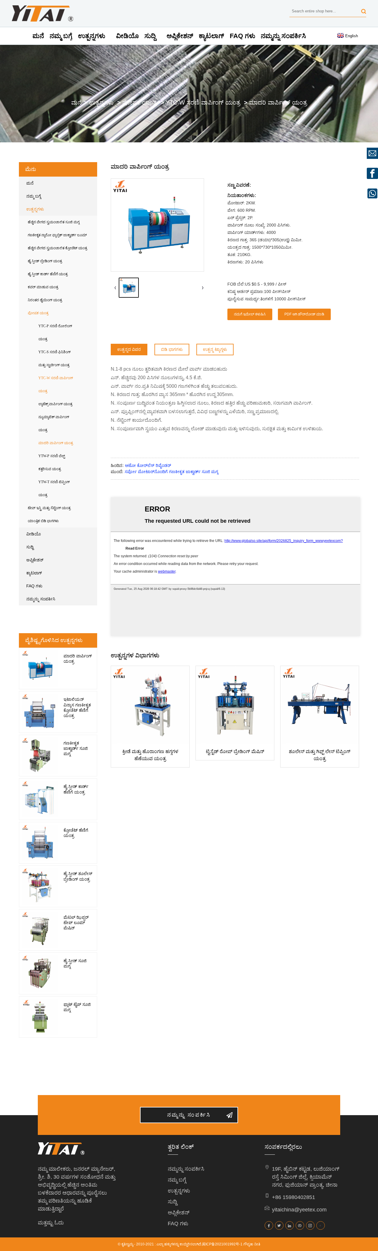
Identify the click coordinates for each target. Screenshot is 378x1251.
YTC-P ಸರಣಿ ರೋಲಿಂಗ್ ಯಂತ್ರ (55, 332)
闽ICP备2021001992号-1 (222, 1244)
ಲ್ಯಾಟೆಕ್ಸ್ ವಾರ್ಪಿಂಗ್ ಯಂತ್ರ (55, 404)
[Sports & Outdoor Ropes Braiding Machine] (150, 705)
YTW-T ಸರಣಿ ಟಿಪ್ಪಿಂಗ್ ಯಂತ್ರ (54, 488)
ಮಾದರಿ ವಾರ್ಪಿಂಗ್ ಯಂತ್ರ (278, 102)
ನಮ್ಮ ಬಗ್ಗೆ (61, 36)
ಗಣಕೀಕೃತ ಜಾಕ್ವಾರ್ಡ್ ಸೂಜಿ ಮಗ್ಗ (75, 748)
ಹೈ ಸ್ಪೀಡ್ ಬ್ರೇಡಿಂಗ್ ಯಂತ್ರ (45, 261)
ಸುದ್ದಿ (150, 36)
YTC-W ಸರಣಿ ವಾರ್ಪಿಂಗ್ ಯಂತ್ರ (203, 102)
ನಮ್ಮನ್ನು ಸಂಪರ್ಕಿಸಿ (283, 36)
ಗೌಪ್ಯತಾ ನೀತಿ (251, 1244)
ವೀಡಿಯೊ (127, 36)
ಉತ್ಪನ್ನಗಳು (91, 36)
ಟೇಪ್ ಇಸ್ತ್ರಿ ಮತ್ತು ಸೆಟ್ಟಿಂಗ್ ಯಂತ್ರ (49, 508)
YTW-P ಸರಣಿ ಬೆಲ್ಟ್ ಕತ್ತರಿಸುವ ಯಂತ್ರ (51, 462)
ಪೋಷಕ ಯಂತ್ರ (139, 102)
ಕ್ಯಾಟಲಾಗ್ (211, 36)
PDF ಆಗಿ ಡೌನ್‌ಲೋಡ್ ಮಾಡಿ (304, 314)
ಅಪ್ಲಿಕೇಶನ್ (180, 36)
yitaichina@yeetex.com (299, 1210)
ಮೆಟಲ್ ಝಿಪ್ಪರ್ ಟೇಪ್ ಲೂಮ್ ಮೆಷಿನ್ (76, 922)
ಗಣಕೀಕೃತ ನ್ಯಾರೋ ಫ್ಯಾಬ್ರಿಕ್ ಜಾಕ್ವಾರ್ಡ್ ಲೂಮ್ (57, 235)
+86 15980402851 (293, 1197)
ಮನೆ (38, 36)
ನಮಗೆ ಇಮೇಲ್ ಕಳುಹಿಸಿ (250, 314)
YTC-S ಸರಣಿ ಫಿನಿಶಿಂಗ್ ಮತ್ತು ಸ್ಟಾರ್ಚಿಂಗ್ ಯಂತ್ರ (54, 358)
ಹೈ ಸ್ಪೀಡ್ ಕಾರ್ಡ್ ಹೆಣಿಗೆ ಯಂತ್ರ (48, 274)
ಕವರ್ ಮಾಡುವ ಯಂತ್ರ (43, 287)
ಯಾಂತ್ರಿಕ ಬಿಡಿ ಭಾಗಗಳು (43, 521)
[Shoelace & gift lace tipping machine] (319, 705)
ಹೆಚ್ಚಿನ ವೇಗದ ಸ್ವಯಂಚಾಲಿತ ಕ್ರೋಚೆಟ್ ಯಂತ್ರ (57, 248)
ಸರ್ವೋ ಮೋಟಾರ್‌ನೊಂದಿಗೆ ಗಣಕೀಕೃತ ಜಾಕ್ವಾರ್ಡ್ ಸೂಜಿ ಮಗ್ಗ (171, 471)
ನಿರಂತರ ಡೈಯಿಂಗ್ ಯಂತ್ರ (45, 300)
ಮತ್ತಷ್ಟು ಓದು (51, 1223)
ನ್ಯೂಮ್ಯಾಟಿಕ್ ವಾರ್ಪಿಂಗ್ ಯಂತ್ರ (53, 423)
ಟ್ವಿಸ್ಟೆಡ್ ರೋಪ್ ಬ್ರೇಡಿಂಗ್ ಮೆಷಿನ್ (235, 751)
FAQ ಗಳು (242, 36)
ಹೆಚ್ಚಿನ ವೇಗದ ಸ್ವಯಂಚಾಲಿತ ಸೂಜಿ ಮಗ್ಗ (53, 222)
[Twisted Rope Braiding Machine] (234, 705)
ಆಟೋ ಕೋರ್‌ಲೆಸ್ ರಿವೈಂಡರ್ (148, 465)
